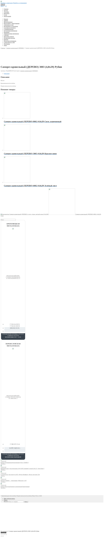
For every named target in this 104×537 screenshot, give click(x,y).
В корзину (3, 532)
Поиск (5, 500)
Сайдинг (6, 35)
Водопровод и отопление (11, 26)
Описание (7, 73)
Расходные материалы (10, 41)
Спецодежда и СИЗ (9, 42)
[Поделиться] (3, 534)
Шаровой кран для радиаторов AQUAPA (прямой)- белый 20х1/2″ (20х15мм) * (22, 468)
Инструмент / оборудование (11, 23)
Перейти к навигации (7, 3)
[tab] (53, 73)
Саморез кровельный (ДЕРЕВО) (29, 71)
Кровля (6, 19)
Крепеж (6, 39)
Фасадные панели (9, 36)
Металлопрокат (8, 22)
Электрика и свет (9, 25)
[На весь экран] (4, 534)
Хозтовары (7, 44)
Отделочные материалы (10, 30)
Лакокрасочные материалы (11, 33)
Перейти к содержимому (20, 3)
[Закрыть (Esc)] (1, 534)
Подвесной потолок (9, 38)
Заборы (6, 20)
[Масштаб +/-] (6, 534)
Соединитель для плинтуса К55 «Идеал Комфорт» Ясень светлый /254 (20, 474)
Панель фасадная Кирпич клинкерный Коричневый (15, 486)
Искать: (6, 501)
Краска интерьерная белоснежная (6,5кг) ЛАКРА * (15, 462)
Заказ (5, 45)
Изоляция (6, 32)
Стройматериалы (8, 29)
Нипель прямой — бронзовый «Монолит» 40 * (14, 480)
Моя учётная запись (9, 498)
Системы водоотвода (10, 28)
